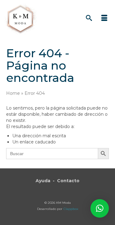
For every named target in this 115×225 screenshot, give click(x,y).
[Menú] (104, 18)
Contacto (68, 180)
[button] (99, 208)
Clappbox (70, 209)
